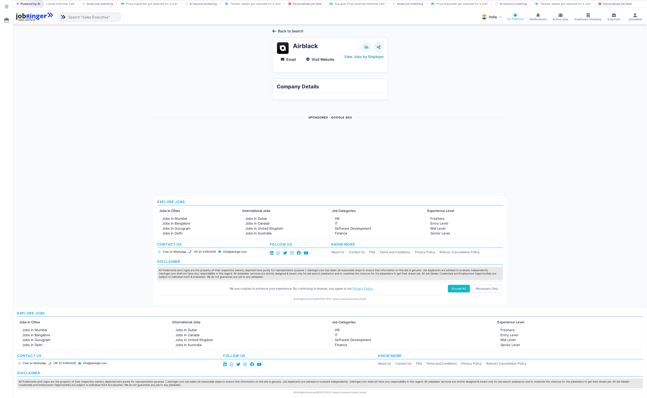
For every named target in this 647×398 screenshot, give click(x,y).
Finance (341, 233)
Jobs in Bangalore (176, 223)
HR (337, 218)
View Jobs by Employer (364, 56)
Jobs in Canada (257, 223)
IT (336, 223)
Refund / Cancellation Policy (460, 252)
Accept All (459, 288)
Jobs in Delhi (172, 233)
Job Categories (344, 211)
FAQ (372, 252)
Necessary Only (487, 288)
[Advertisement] (304, 157)
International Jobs (256, 211)
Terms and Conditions (395, 252)
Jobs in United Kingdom (264, 228)
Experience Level (440, 211)
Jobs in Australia (258, 233)
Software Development (353, 228)
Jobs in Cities (169, 211)
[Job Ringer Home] (34, 17)
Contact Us (357, 252)
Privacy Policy (425, 252)
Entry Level (439, 223)
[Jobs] (5, 20)
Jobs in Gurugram (176, 228)
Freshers (437, 218)
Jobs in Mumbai (174, 218)
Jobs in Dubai (256, 218)
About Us (337, 252)
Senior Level (440, 233)
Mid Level (438, 228)
